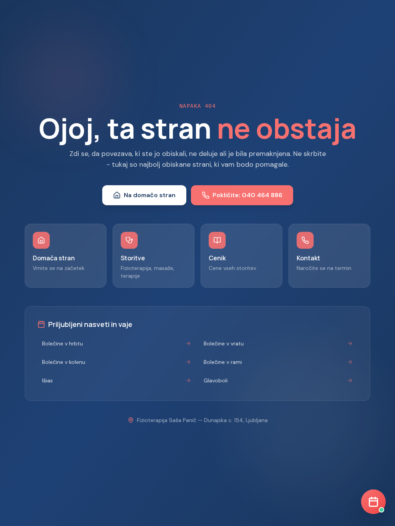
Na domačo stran (150, 195)
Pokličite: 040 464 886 (247, 195)
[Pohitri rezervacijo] (373, 501)
